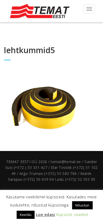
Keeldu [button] (26, 214)
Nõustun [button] (82, 205)
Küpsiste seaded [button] (72, 214)
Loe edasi (45, 214)
